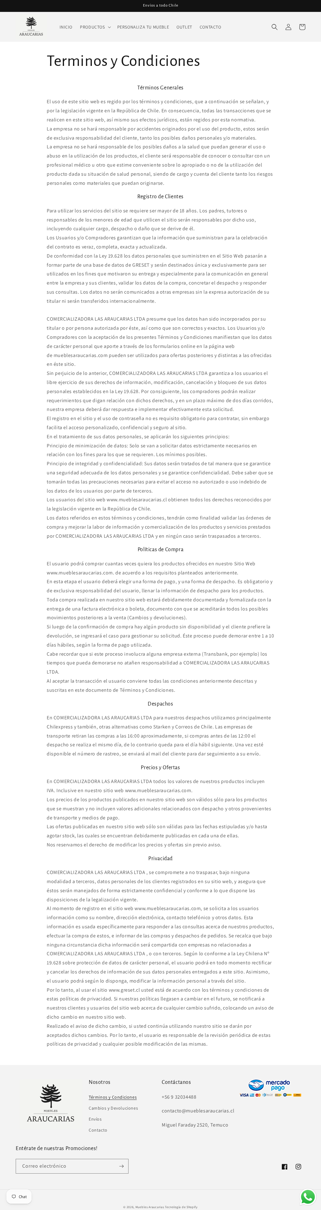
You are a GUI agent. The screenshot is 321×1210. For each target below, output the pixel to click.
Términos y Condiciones (113, 1097)
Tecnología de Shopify (181, 1207)
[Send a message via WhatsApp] (308, 1197)
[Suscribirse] (121, 1166)
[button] (94, 27)
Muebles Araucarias (149, 1207)
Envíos (95, 1119)
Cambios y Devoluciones (113, 1108)
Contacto (98, 1130)
